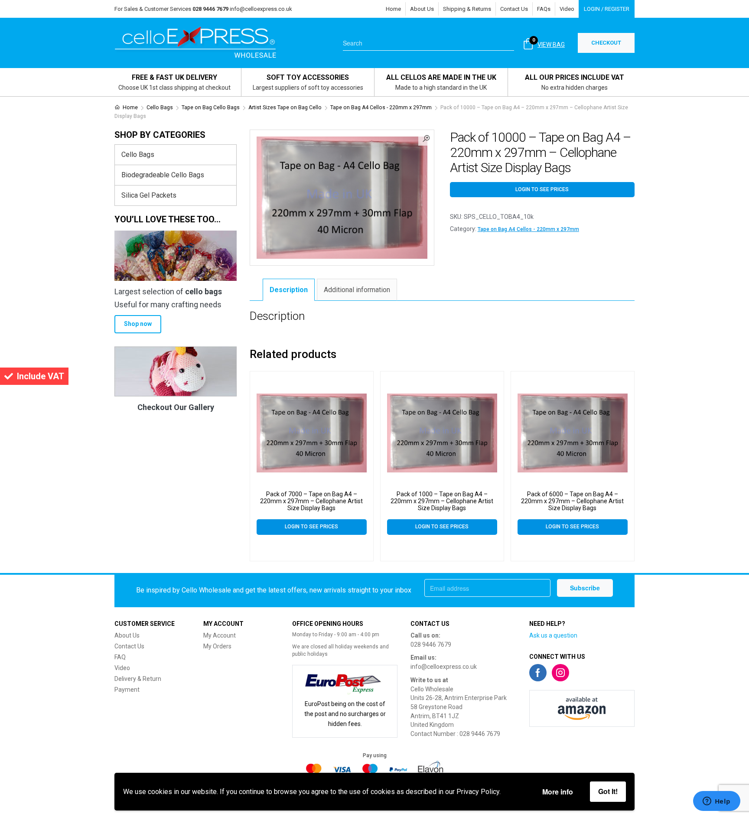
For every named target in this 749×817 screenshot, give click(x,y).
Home (393, 9)
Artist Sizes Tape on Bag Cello (285, 107)
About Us (422, 9)
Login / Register (606, 9)
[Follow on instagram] (560, 672)
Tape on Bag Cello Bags (211, 107)
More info (557, 792)
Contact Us (514, 9)
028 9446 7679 (430, 644)
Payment (127, 689)
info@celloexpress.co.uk (261, 9)
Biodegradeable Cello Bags (162, 175)
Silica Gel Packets (148, 195)
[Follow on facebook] (538, 672)
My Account (219, 635)
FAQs (543, 9)
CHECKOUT (606, 42)
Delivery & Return (137, 678)
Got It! (608, 791)
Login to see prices (542, 189)
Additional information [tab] (357, 290)
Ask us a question (553, 635)
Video (567, 9)
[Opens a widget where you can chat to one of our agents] (716, 802)
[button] (426, 138)
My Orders (217, 646)
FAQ (120, 657)
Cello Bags (160, 107)
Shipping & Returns (467, 9)
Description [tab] (289, 290)
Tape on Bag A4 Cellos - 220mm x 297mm (381, 107)
